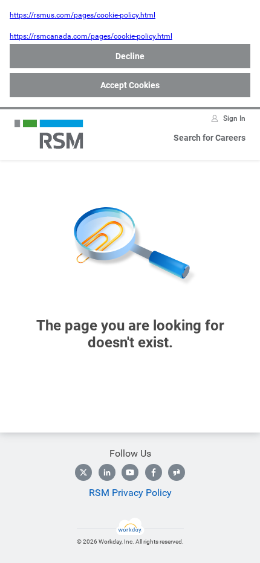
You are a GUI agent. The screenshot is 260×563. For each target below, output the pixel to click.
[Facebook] (153, 472)
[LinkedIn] (107, 472)
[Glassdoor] (176, 472)
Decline (130, 56)
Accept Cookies (130, 85)
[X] (83, 472)
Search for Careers (209, 138)
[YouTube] (130, 472)
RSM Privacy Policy (130, 492)
